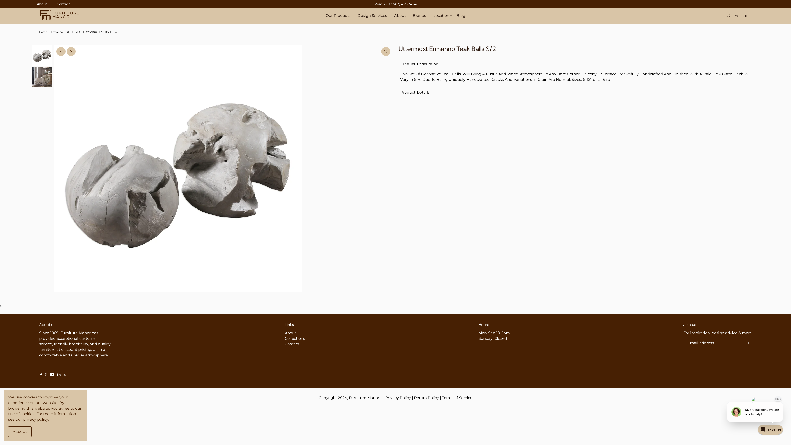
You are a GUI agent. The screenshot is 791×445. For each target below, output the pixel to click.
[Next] (71, 51)
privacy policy (35, 419)
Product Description (420, 64)
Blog (460, 15)
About (42, 4)
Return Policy (426, 398)
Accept (20, 431)
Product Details (415, 92)
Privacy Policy (398, 398)
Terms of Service (457, 398)
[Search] (728, 16)
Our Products (338, 15)
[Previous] (61, 51)
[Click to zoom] (385, 51)
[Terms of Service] (439, 398)
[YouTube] (52, 374)
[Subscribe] (747, 343)
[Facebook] (41, 374)
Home (43, 31)
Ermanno (57, 31)
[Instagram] (65, 374)
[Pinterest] (46, 374)
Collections (295, 338)
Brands (419, 15)
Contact (63, 4)
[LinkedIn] (59, 374)
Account (742, 16)
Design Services (372, 15)
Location (441, 15)
